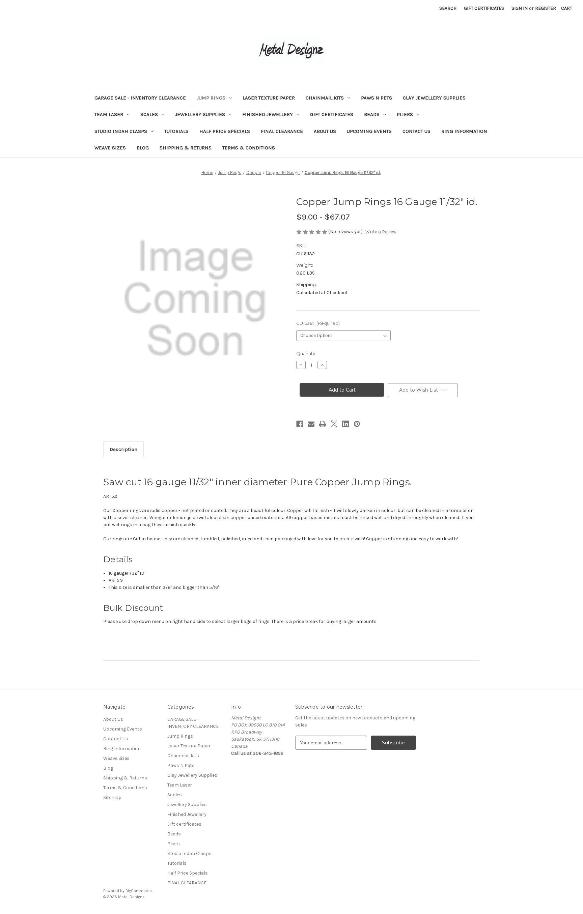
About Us (325, 131)
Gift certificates (331, 114)
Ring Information (464, 131)
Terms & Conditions (248, 148)
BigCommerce (139, 890)
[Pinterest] (357, 424)
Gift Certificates (484, 8)
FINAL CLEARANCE (282, 131)
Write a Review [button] (380, 232)
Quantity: (306, 353)
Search (447, 8)
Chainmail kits (325, 98)
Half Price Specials (224, 131)
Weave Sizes (110, 148)
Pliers (405, 114)
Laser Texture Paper (269, 98)
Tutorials (176, 131)
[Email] (311, 424)
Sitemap (112, 797)
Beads (372, 114)
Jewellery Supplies (200, 114)
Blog (143, 148)
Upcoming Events (369, 131)
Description (123, 449)
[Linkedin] (345, 424)
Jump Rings (211, 98)
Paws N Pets (376, 98)
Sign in (519, 8)
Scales (149, 114)
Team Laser (108, 114)
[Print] (322, 424)
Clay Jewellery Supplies (434, 98)
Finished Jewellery (267, 114)
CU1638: (318, 323)
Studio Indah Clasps (120, 131)
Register (545, 8)
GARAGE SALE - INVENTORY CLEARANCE (140, 98)
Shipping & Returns (186, 148)
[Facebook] (299, 424)
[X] (334, 424)
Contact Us (416, 131)
